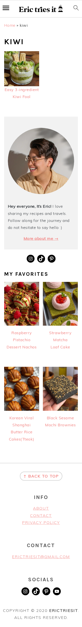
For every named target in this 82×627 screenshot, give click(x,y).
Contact (41, 515)
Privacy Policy (41, 522)
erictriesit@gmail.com (41, 556)
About (41, 508)
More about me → (41, 238)
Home (10, 25)
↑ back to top (41, 476)
